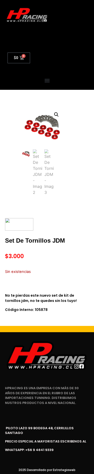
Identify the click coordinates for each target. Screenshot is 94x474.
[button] (47, 81)
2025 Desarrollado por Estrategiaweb (47, 470)
